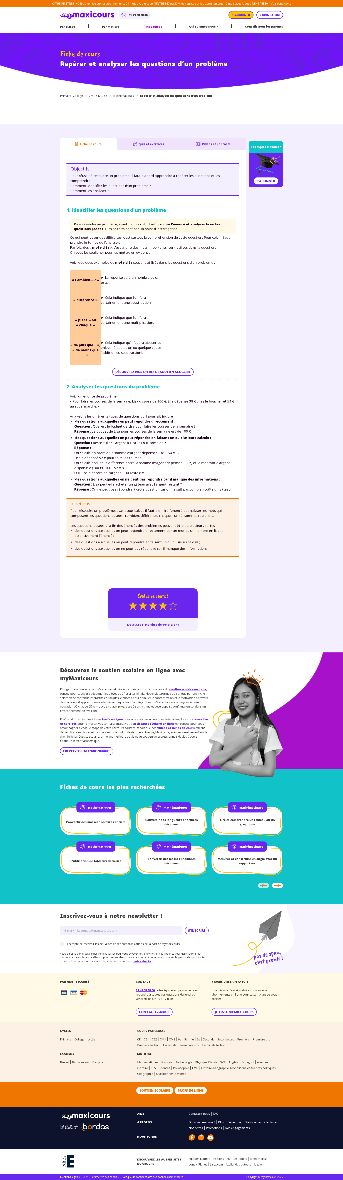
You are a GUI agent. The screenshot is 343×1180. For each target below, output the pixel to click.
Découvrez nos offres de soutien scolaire (152, 372)
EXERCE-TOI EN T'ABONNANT (86, 751)
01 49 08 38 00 (145, 990)
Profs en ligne (112, 719)
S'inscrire (196, 930)
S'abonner (266, 181)
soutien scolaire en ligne (187, 689)
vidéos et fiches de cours (176, 728)
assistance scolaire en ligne (154, 724)
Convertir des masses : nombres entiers (96, 822)
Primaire (65, 96)
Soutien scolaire (155, 1090)
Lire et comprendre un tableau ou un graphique (247, 822)
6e (105, 96)
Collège (78, 96)
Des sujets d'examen (265, 147)
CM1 (92, 96)
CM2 (99, 96)
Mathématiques (123, 96)
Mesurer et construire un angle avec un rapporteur (247, 861)
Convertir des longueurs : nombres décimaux (171, 822)
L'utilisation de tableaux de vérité (95, 861)
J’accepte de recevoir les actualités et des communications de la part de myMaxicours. (123, 944)
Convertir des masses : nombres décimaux (172, 861)
